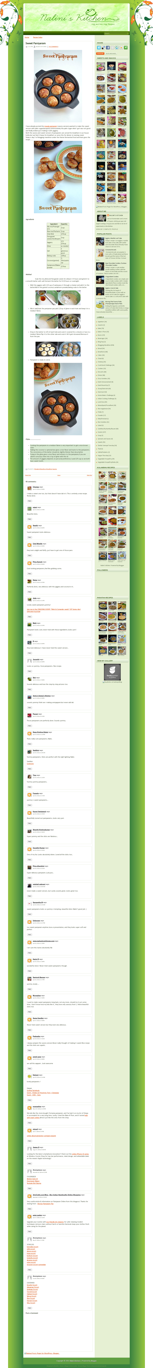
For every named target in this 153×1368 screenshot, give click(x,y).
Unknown (36, 920)
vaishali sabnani (39, 884)
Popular (100, 53)
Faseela (36, 793)
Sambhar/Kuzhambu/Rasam (107, 429)
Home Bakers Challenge (105, 395)
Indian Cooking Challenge (106, 399)
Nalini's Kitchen (116, 215)
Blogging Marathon (40, 469)
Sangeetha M (38, 902)
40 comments (53, 46)
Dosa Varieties (102, 378)
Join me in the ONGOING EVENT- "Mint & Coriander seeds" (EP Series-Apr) (54, 609)
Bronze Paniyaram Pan (46, 1204)
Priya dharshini (38, 866)
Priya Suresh (37, 562)
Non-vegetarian (103, 409)
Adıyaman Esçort (33, 1287)
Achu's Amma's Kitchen (42, 696)
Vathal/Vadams (103, 452)
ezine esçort (31, 1262)
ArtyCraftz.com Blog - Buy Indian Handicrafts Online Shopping (57, 1195)
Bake (99, 328)
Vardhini (36, 750)
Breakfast (49, 469)
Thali (99, 449)
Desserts (100, 372)
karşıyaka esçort (32, 1247)
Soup (99, 435)
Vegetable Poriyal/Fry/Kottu (106, 462)
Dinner (100, 375)
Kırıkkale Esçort (32, 1289)
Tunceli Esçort (32, 1292)
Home (27, 37)
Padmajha (36, 1036)
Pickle (99, 412)
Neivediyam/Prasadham (105, 405)
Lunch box (101, 402)
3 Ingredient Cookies (112, 277)
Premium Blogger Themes (84, 1366)
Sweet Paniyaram (36, 43)
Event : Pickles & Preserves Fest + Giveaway (43, 1093)
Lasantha (74, 1366)
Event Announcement (104, 382)
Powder (100, 415)
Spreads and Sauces (104, 439)
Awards (100, 325)
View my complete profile (107, 229)
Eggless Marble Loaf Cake (113, 238)
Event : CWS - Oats (34, 1095)
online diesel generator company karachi (41, 1136)
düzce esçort (31, 1251)
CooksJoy (30, 764)
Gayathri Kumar (39, 848)
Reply (29, 501)
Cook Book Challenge (105, 365)
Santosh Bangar (39, 977)
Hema (35, 580)
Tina (34, 775)
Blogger (121, 565)
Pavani (35, 714)
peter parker (37, 1215)
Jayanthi (36, 659)
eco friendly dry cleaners (55, 1222)
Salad (99, 425)
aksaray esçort (32, 1260)
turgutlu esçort (32, 1258)
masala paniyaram (50, 126)
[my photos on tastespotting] (112, 682)
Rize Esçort (31, 1298)
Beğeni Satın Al (32, 1179)
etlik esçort (31, 1249)
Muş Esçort (31, 1303)
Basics (100, 335)
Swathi (35, 525)
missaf (35, 1129)
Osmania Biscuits (110, 250)
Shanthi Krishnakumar (41, 830)
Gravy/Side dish (103, 389)
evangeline (37, 1106)
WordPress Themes (59, 1366)
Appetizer (101, 322)
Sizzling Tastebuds (33, 1091)
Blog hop (101, 342)
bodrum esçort (32, 1256)
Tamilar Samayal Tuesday (106, 445)
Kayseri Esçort (32, 1301)
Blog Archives (111, 53)
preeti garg (37, 1057)
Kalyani (36, 1075)
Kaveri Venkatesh (39, 811)
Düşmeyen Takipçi (33, 1181)
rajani (35, 507)
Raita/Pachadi (102, 419)
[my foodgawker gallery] (112, 680)
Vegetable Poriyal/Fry (105, 459)
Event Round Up (103, 385)
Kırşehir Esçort (32, 1285)
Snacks (100, 432)
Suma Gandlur (38, 1018)
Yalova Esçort (31, 1296)
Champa (36, 487)
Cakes (100, 355)
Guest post (101, 392)
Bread (100, 348)
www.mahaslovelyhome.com (43, 941)
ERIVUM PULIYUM (33, 612)
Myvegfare (37, 995)
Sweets (55, 469)
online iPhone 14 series (80, 1154)
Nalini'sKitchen (75, 1361)
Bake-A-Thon (102, 332)
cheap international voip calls (99, 1366)
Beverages (101, 338)
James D (36, 1147)
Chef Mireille (37, 544)
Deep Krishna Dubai (40, 732)
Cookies (100, 368)
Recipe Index (37, 37)
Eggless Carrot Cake (111, 288)
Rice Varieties (102, 422)
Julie (35, 598)
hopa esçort (31, 1253)
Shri (34, 677)
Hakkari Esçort (32, 1294)
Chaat (100, 358)
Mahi (35, 623)
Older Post (89, 475)
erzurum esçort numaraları (36, 1265)
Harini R (36, 959)
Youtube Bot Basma (34, 1183)
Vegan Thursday (103, 455)
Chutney (100, 362)
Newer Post (28, 475)
